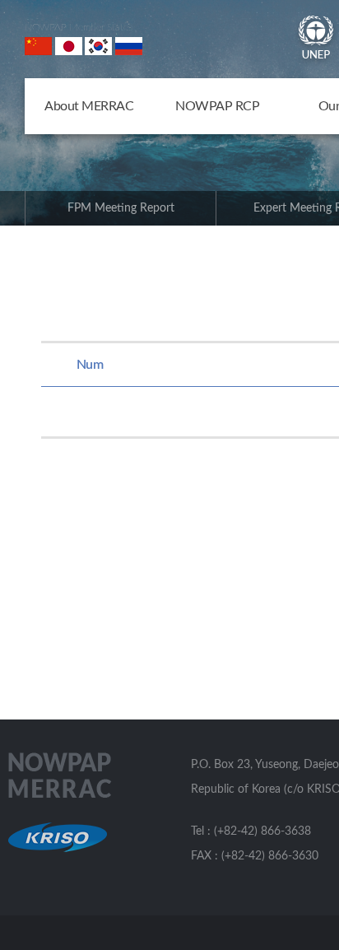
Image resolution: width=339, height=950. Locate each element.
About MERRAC (88, 106)
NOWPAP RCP (217, 106)
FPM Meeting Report (120, 208)
